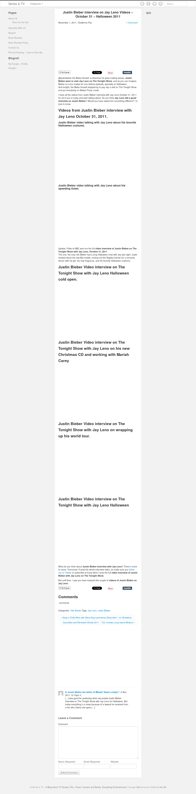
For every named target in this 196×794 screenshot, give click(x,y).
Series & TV (16, 3)
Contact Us (13, 47)
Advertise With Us (17, 27)
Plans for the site (20, 22)
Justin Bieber (104, 610)
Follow (66, 72)
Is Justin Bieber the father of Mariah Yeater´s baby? (92, 692)
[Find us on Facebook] (148, 4)
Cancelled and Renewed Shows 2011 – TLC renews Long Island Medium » (99, 622)
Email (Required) (92, 761)
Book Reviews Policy (18, 42)
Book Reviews (15, 37)
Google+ (12, 67)
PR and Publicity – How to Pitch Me (25, 52)
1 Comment (132, 22)
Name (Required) (66, 761)
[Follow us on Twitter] (154, 4)
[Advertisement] (84, 48)
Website (115, 761)
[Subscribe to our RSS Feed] (160, 4)
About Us (12, 18)
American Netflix (149, 787)
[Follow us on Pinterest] (142, 4)
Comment (63, 724)
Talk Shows (75, 610)
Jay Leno (92, 610)
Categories (35, 3)
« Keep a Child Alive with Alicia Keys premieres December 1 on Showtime (96, 617)
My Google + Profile (18, 63)
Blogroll (12, 32)
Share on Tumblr (127, 72)
